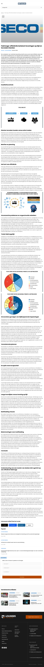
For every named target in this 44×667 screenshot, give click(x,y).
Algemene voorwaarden (32, 664)
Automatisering (8, 50)
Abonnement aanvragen (17, 632)
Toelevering (4, 643)
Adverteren (17, 629)
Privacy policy (40, 664)
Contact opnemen (17, 636)
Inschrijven (22, 577)
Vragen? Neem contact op (33, 616)
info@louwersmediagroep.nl (35, 635)
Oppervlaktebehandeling (7, 630)
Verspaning (4, 635)
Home (2, 12)
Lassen (3, 641)
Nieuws (2, 50)
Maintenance (4, 637)
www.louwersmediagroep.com (36, 657)
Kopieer (29, 525)
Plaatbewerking (5, 633)
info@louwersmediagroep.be (36, 651)
